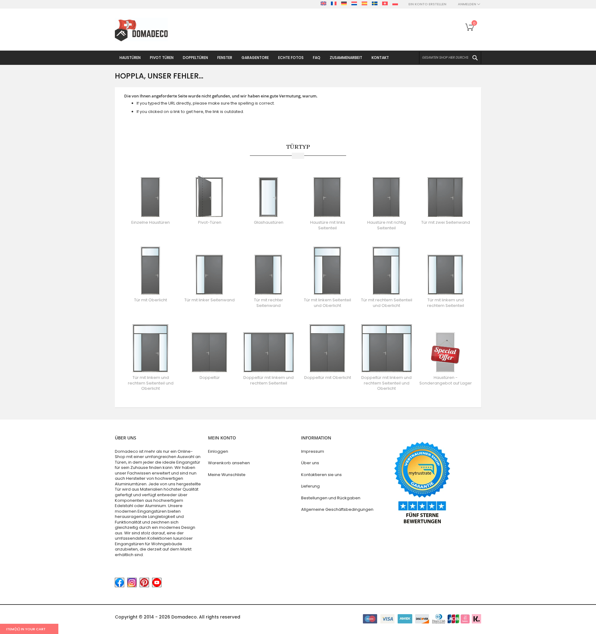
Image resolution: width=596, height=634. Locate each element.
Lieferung (310, 486)
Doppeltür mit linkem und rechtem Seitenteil (268, 380)
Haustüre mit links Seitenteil (327, 225)
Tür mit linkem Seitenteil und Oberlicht (327, 302)
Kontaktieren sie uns (321, 475)
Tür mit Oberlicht (150, 300)
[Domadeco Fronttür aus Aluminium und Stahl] (141, 30)
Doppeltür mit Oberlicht (327, 377)
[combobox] (450, 58)
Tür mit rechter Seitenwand (268, 302)
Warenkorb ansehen (229, 463)
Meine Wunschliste (227, 475)
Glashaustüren (268, 222)
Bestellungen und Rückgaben (330, 498)
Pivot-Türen (209, 222)
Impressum (312, 451)
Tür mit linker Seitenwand (209, 300)
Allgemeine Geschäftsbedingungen (337, 509)
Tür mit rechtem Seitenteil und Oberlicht (386, 302)
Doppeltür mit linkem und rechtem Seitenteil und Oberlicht (386, 383)
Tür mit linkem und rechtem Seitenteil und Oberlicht (151, 383)
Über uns (310, 463)
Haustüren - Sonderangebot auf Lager (445, 380)
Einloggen (218, 451)
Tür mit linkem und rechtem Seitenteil (445, 302)
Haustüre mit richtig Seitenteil (386, 225)
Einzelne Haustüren (150, 222)
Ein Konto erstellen (427, 4)
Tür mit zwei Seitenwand (445, 222)
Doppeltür (210, 377)
